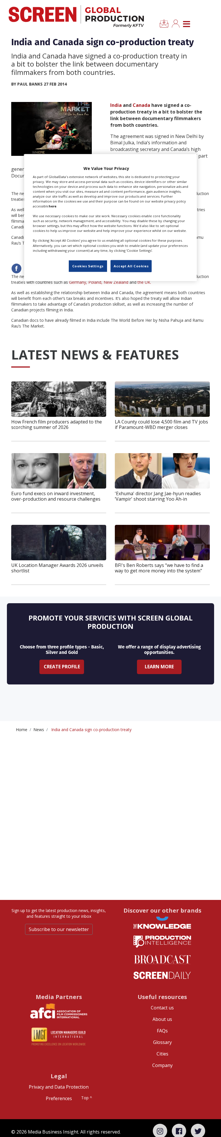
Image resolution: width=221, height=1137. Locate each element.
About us (162, 1019)
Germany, (78, 282)
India (116, 105)
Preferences (59, 1098)
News (38, 729)
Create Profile (62, 666)
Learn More (159, 666)
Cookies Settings (88, 266)
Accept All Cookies (131, 266)
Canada (142, 105)
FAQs (162, 1031)
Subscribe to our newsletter (59, 929)
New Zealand (116, 282)
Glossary (162, 1042)
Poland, (95, 282)
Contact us (162, 1007)
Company (162, 1065)
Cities (162, 1054)
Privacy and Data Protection (59, 1087)
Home (21, 729)
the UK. (144, 282)
